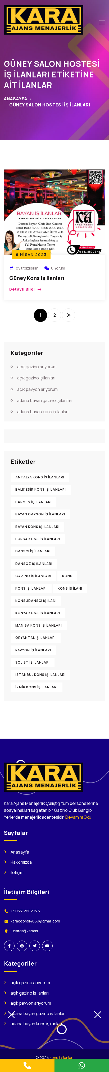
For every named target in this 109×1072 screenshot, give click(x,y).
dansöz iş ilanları (33, 563)
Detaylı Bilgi (22, 289)
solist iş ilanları (32, 662)
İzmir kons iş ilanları (36, 687)
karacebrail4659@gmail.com (35, 921)
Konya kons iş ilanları (37, 613)
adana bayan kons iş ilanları (43, 412)
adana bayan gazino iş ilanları (44, 400)
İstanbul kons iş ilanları (40, 674)
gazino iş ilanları (33, 576)
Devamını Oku (78, 817)
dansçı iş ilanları (33, 551)
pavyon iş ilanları (33, 650)
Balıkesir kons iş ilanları (40, 489)
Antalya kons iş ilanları (39, 477)
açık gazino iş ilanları (36, 378)
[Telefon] (27, 1065)
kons (67, 576)
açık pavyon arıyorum (37, 389)
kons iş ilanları (31, 588)
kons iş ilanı (70, 588)
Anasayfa (15, 99)
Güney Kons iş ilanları (36, 278)
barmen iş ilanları (33, 502)
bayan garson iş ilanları (40, 514)
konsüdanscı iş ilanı (36, 600)
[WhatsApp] (81, 1065)
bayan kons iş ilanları (37, 526)
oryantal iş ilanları (35, 637)
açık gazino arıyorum (37, 367)
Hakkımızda (21, 862)
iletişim (17, 872)
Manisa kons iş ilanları (38, 625)
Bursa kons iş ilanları (37, 539)
